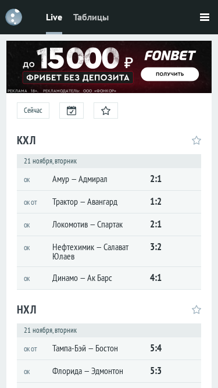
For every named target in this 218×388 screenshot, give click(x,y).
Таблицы (91, 17)
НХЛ (26, 309)
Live (54, 17)
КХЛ (26, 140)
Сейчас (33, 110)
